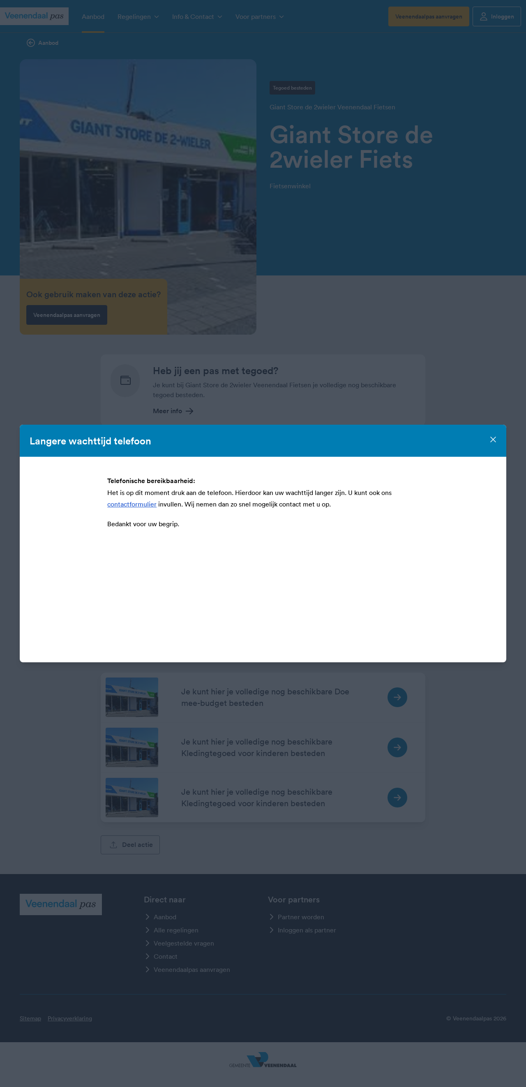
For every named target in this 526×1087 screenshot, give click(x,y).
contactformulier (132, 504)
